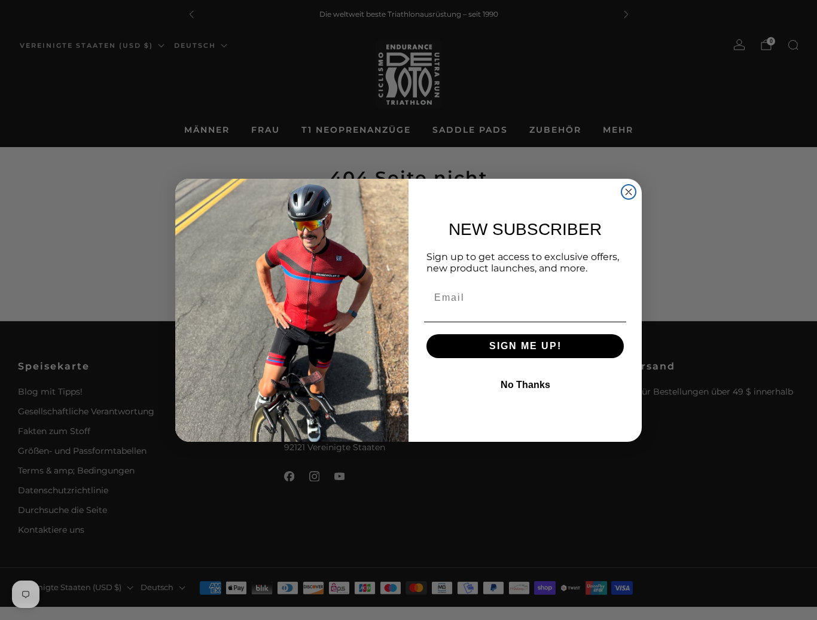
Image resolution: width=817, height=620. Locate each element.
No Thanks (525, 385)
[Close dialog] (628, 192)
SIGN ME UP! (525, 346)
